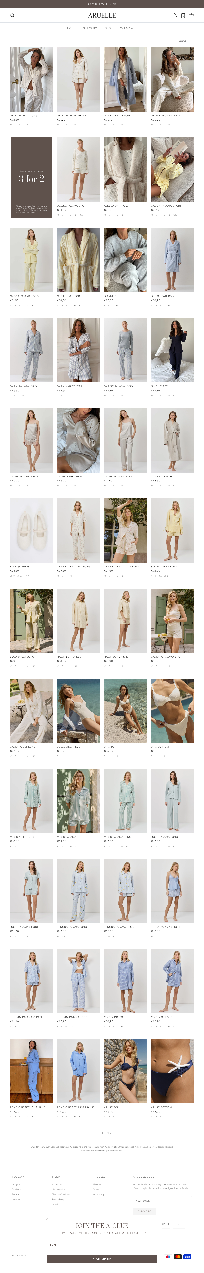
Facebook (16, 1189)
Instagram (16, 1184)
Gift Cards (90, 28)
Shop (108, 28)
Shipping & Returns (61, 1189)
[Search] (12, 15)
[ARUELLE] (102, 15)
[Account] (174, 15)
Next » (110, 1133)
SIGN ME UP (102, 1259)
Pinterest (16, 1194)
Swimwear (127, 28)
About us (97, 1184)
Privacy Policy (58, 1199)
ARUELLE (22, 1255)
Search (55, 1204)
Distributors (98, 1189)
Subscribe (144, 1211)
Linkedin (16, 1199)
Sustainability (98, 1194)
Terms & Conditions (61, 1194)
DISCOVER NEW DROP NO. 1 (102, 4)
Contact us (57, 1184)
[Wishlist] (183, 15)
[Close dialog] (46, 1219)
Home (71, 28)
